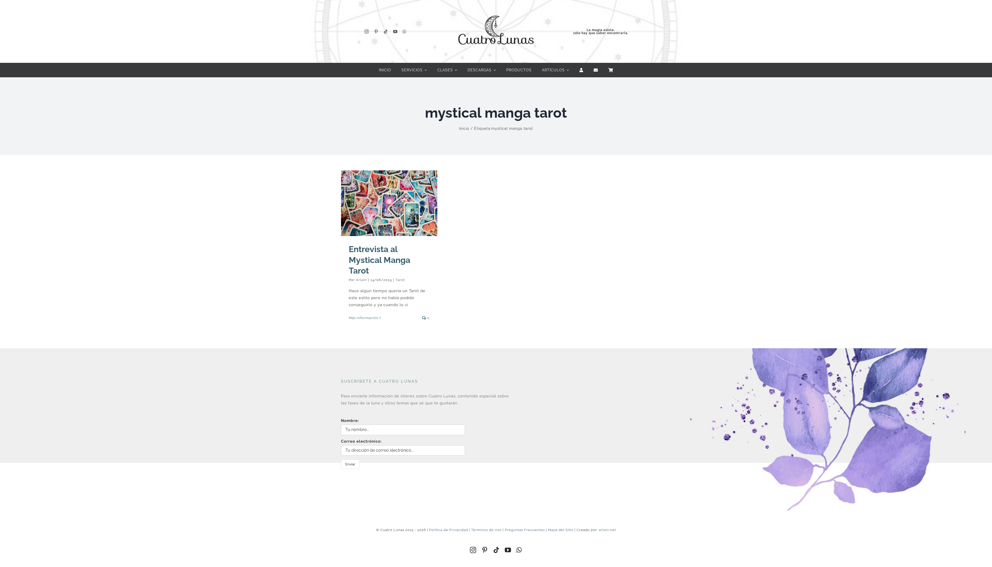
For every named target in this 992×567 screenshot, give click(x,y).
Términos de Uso (486, 530)
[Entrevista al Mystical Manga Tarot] (389, 203)
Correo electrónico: (361, 441)
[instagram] (367, 31)
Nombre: (350, 420)
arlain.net (607, 530)
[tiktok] (386, 31)
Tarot (400, 280)
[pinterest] (376, 31)
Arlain (361, 280)
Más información (363, 318)
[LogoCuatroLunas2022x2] (496, 11)
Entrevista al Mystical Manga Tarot (379, 259)
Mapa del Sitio (561, 530)
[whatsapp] (405, 31)
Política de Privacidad (448, 530)
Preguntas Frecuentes (525, 530)
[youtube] (395, 31)
